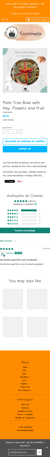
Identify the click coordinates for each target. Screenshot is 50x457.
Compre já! (25, 149)
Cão (24, 370)
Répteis (24, 383)
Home (25, 367)
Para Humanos (24, 390)
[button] (12, 210)
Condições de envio (25, 411)
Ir (39, 452)
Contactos (25, 407)
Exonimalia (7, 112)
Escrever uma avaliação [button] (25, 230)
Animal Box (25, 387)
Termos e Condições (25, 414)
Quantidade (7, 128)
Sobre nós (25, 404)
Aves (24, 380)
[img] (6, 248)
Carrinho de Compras (39, 19)
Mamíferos (24, 377)
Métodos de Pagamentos (25, 417)
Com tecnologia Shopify (25, 430)
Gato (24, 373)
